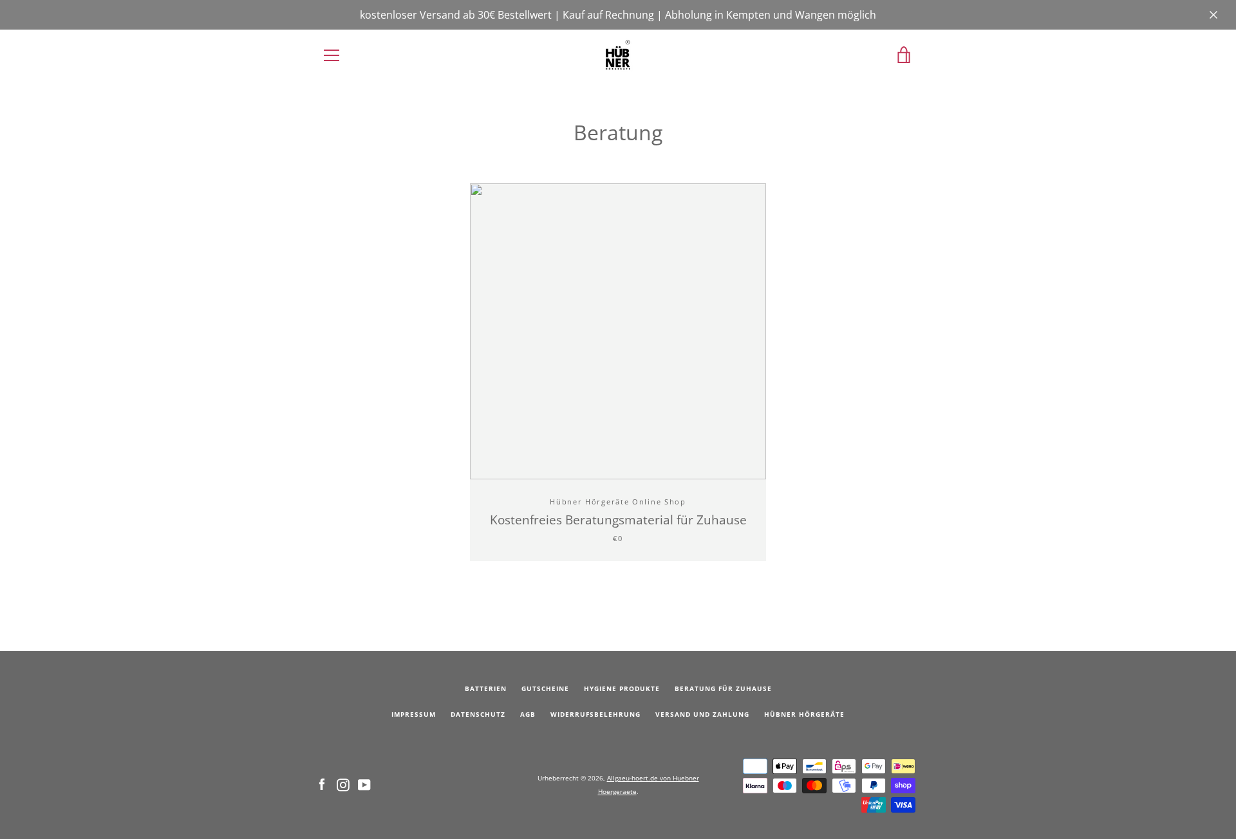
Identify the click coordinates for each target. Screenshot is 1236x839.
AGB (528, 714)
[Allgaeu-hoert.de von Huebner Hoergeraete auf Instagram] (343, 783)
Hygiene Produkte (622, 689)
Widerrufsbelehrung (595, 714)
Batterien (486, 689)
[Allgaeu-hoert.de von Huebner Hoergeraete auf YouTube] (364, 783)
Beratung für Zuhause (723, 689)
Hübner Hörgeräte (804, 714)
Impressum (413, 714)
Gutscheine (545, 689)
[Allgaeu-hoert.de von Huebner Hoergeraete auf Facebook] (321, 783)
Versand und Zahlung (702, 714)
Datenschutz (478, 714)
